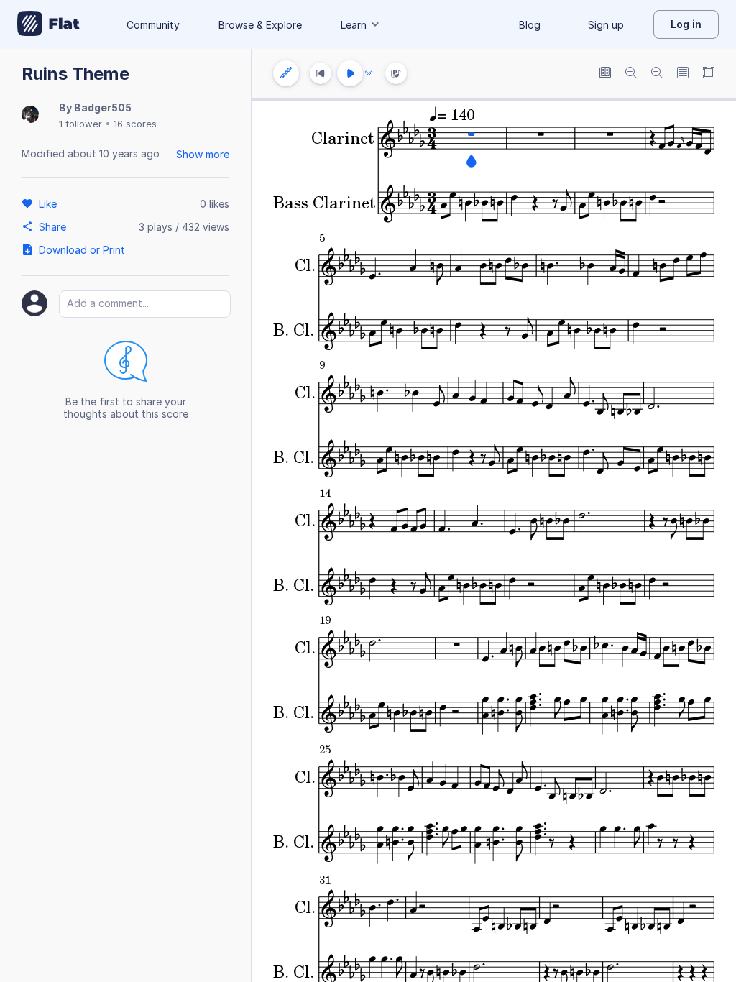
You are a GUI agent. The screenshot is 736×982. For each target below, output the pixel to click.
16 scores (135, 123)
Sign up (606, 25)
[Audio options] (368, 73)
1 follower (80, 123)
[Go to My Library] (48, 24)
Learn (354, 25)
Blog (529, 25)
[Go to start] (320, 73)
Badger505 (103, 107)
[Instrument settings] (286, 73)
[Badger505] (30, 115)
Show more (202, 154)
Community (153, 25)
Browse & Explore (260, 25)
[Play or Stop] (350, 73)
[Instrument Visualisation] (396, 73)
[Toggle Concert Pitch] (605, 74)
